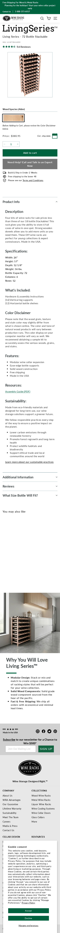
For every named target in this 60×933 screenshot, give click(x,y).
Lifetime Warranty (12, 808)
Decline (28, 918)
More (34, 821)
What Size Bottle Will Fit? (20, 495)
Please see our (25, 180)
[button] (42, 18)
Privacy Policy (28, 902)
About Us (7, 795)
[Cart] (48, 18)
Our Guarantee (10, 804)
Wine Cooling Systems (43, 808)
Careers (6, 821)
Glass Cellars (38, 817)
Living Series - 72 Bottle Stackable (16, 564)
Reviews (8, 486)
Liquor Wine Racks (41, 804)
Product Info (11, 202)
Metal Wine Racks (41, 799)
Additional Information (18, 477)
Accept (28, 910)
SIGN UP (46, 748)
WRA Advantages (12, 799)
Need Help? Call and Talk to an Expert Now (30, 163)
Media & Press (10, 825)
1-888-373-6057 (22, 11)
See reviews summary (14, 559)
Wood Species (14, 109)
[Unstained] (6, 549)
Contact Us (8, 830)
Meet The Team (10, 817)
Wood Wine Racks (41, 795)
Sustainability (9, 812)
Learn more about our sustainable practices (29, 462)
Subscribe (9, 739)
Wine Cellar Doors (41, 812)
